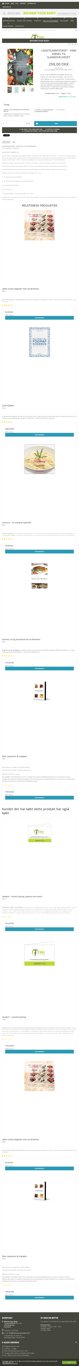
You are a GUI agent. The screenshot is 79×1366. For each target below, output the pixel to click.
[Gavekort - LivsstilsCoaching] (39, 976)
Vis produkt (39, 318)
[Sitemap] (76, 1342)
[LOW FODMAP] (39, 364)
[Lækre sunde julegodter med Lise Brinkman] (39, 247)
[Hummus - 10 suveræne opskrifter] (39, 481)
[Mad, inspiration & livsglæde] (39, 715)
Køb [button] (56, 124)
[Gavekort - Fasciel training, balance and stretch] (39, 855)
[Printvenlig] (76, 30)
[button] (69, 44)
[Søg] (11, 13)
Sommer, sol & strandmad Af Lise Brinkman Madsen (43, 111)
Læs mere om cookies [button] (10, 1363)
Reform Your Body (39, 13)
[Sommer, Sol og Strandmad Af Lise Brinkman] (39, 598)
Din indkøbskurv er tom (65, 13)
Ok (69, 1362)
